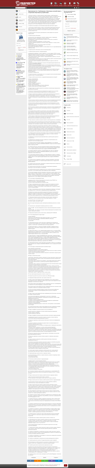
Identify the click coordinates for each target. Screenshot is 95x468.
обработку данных (73, 28)
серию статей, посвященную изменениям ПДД (20, 67)
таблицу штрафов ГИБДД (19, 81)
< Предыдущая (33, 457)
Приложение (69, 5)
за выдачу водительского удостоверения (19, 59)
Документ (44, 457)
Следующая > (56, 457)
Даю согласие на (22, 47)
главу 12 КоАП (21, 80)
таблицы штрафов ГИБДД (22, 86)
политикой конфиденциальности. (51, 465)
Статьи (51, 5)
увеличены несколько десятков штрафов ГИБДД (20, 79)
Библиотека (56, 5)
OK (65, 465)
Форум (78, 5)
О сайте (74, 5)
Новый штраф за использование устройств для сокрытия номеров (20, 92)
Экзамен (65, 5)
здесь (21, 65)
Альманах (61, 5)
